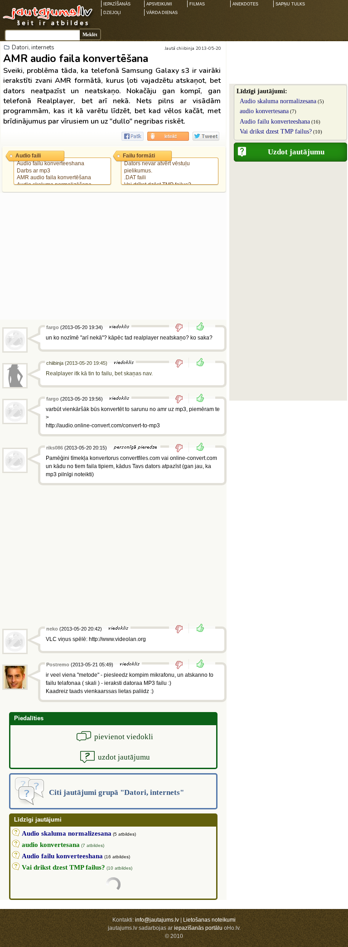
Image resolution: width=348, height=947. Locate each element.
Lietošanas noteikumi (209, 920)
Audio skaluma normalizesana (278, 101)
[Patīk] (197, 327)
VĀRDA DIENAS (162, 12)
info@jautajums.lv (157, 920)
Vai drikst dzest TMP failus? (276, 131)
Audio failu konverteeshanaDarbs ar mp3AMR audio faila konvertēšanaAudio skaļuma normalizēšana (54, 174)
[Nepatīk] (182, 327)
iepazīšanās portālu (198, 928)
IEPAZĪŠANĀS (116, 4)
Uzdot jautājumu (296, 152)
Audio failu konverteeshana (275, 121)
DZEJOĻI (112, 12)
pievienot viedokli (123, 736)
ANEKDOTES (245, 4)
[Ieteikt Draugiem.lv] (168, 136)
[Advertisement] (113, 256)
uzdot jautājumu (124, 757)
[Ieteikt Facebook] (132, 136)
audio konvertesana (264, 111)
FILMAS (197, 4)
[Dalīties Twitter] (206, 136)
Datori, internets (33, 47)
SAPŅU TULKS (290, 4)
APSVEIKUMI (159, 4)
